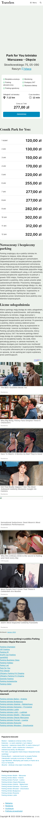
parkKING (4, 657)
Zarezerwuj (21, 114)
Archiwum (9, 808)
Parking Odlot (5, 684)
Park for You (5, 668)
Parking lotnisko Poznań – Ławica (14, 720)
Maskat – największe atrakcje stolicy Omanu (17, 741)
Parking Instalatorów (8, 681)
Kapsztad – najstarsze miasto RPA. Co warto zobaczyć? (21, 745)
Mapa (27, 68)
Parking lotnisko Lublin (9, 709)
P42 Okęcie (5, 671)
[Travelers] (7, 2)
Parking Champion (7, 647)
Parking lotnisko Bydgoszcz (11, 702)
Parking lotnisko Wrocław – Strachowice (16, 725)
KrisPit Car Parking (8, 655)
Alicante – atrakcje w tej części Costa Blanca (17, 765)
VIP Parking (5, 649)
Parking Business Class (9, 660)
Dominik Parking (6, 679)
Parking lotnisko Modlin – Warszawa (15, 715)
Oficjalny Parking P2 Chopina (12, 676)
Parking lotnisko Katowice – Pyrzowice (16, 707)
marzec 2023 (11, 632)
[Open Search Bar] (40, 2)
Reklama (9, 803)
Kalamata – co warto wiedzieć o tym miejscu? (17, 743)
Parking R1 (4, 652)
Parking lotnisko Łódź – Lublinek (13, 712)
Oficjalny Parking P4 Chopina (12, 673)
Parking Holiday (6, 663)
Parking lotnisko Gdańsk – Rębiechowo (16, 704)
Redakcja (9, 806)
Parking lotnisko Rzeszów (10, 723)
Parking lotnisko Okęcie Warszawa (14, 718)
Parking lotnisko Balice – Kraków (13, 699)
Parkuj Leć (4, 665)
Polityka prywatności (14, 811)
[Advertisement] (21, 31)
